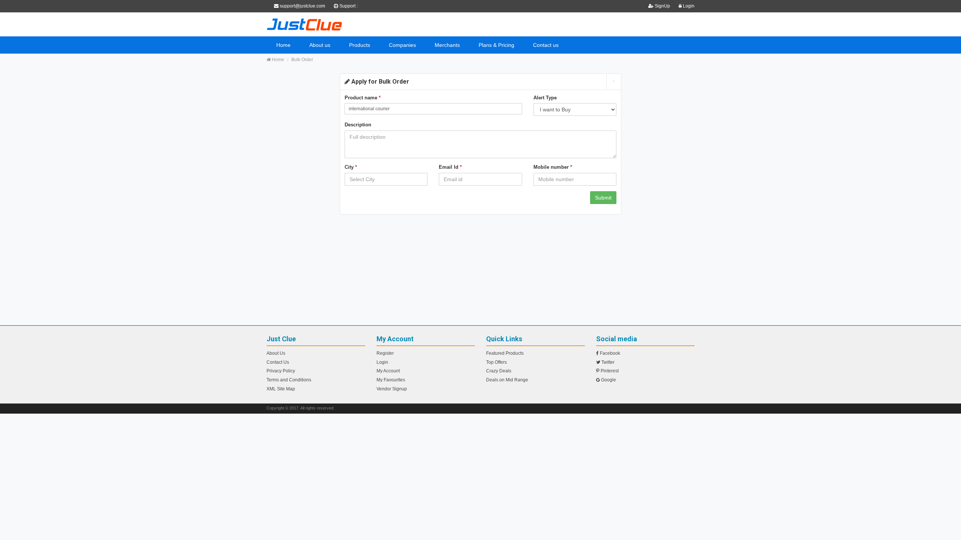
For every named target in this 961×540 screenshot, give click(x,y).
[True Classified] (334, 24)
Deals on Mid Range (507, 379)
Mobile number (552, 167)
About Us (276, 353)
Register (385, 353)
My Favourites (391, 379)
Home (283, 45)
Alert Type (545, 97)
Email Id (450, 167)
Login (688, 6)
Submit (603, 198)
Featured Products (505, 353)
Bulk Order (302, 59)
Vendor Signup (392, 389)
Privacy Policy (281, 371)
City (351, 167)
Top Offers (496, 362)
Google (608, 379)
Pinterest (609, 371)
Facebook (609, 353)
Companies (402, 45)
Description (358, 125)
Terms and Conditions (289, 379)
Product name (363, 97)
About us (319, 45)
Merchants (447, 45)
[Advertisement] (480, 272)
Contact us (546, 45)
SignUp (662, 6)
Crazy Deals (498, 371)
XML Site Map (281, 389)
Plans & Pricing (496, 45)
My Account (388, 371)
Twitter (607, 362)
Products (359, 45)
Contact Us (278, 362)
